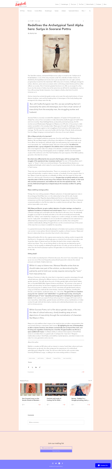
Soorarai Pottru (57, 358)
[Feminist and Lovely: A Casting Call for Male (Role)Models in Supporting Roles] (56, 389)
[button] (90, 10)
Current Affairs (38, 11)
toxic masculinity (67, 358)
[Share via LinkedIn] (36, 367)
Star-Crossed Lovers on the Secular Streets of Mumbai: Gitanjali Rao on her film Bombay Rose (30, 399)
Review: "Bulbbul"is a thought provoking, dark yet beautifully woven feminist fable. (80, 399)
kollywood (48, 358)
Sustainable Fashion (74, 11)
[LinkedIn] (59, 463)
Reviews (30, 11)
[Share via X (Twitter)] (32, 367)
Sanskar (57, 11)
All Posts (22, 11)
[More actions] (83, 21)
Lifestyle (64, 11)
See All (90, 380)
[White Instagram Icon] (53, 463)
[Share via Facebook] (28, 367)
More (83, 11)
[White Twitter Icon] (56, 463)
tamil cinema (41, 358)
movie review (32, 358)
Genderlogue (48, 11)
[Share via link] (39, 367)
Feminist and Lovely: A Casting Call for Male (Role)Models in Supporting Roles (55, 399)
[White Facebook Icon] (62, 463)
